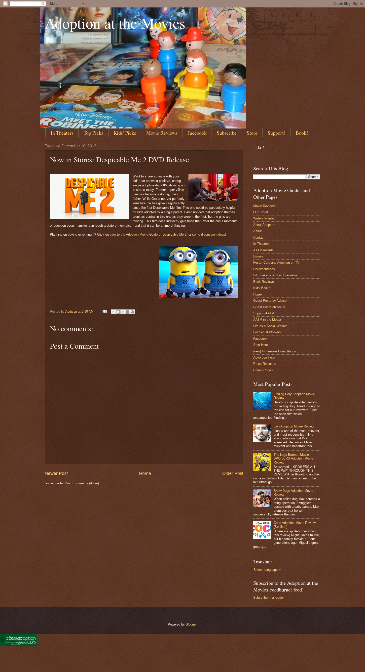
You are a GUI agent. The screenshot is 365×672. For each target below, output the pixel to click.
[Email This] (113, 311)
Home (145, 473)
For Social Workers (267, 332)
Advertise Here (264, 357)
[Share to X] (122, 311)
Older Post (232, 473)
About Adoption (264, 225)
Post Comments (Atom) (82, 483)
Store (252, 132)
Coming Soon (263, 370)
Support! (277, 132)
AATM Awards (263, 250)
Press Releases (264, 364)
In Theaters (62, 132)
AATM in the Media (267, 319)
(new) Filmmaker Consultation (274, 351)
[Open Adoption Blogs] (18, 645)
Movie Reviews (161, 132)
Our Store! (260, 212)
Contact (258, 237)
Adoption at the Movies (115, 23)
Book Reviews (263, 282)
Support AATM (263, 313)
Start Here (260, 345)
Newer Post (56, 473)
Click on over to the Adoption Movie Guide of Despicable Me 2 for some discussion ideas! (161, 234)
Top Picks (93, 132)
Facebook (197, 132)
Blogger (191, 624)
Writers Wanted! (264, 218)
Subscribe (227, 132)
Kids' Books (261, 288)
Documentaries (264, 269)
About (257, 231)
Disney (258, 256)
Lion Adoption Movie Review (294, 426)
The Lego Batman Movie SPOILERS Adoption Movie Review (293, 458)
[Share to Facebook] (127, 311)
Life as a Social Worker (270, 326)
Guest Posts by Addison (270, 300)
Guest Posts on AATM (269, 307)
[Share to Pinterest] (132, 311)
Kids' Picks (124, 132)
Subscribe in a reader (268, 597)
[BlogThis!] (118, 311)
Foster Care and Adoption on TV (276, 262)
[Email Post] (104, 311)
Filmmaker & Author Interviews (275, 275)
